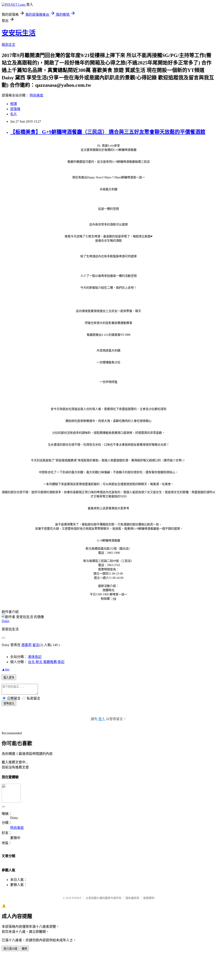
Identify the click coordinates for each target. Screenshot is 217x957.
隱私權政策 (132, 898)
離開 (24, 948)
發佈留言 (8, 703)
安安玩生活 (19, 33)
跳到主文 (8, 44)
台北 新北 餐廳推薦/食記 (46, 662)
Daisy (6, 621)
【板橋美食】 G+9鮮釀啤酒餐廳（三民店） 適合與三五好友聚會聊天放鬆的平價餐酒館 (107, 132)
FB (114, 598)
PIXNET (77, 898)
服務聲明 (148, 898)
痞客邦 (26, 645)
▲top (5, 669)
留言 (35, 645)
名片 (13, 114)
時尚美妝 (36, 95)
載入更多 (8, 677)
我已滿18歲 (10, 948)
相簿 (13, 104)
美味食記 (35, 657)
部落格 (15, 109)
